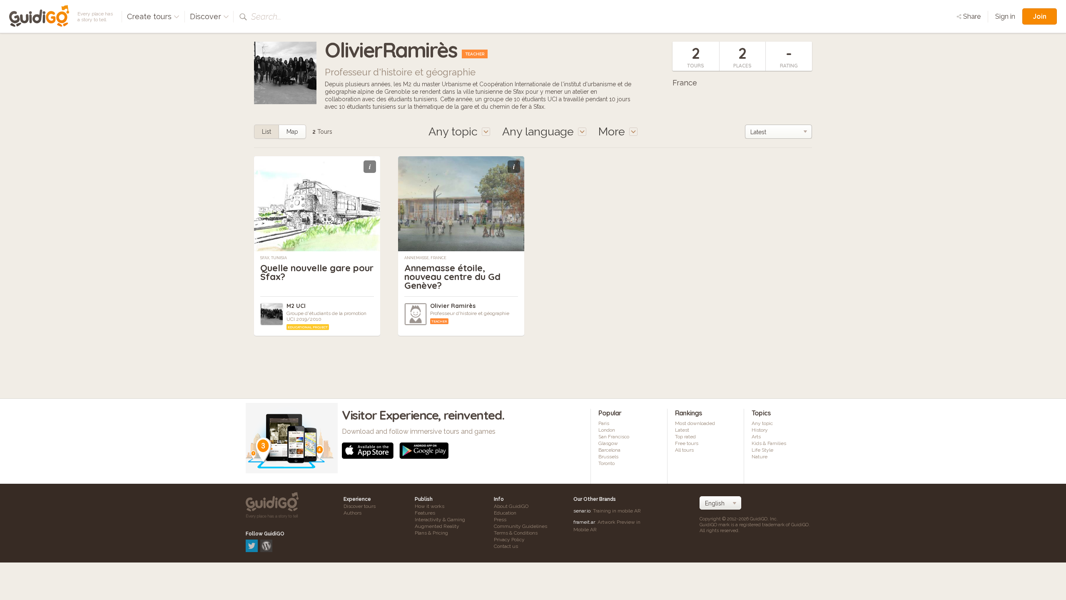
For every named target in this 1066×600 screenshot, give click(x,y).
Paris (603, 423)
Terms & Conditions (516, 533)
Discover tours (360, 506)
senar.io (581, 511)
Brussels (608, 457)
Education (505, 513)
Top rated (685, 437)
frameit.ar (584, 522)
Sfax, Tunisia (273, 258)
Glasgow (608, 443)
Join (1039, 16)
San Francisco (613, 437)
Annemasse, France (425, 258)
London (606, 430)
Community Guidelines (520, 526)
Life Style (762, 450)
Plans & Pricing (431, 533)
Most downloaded (695, 423)
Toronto (606, 463)
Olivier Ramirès (453, 306)
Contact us (506, 546)
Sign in (1005, 16)
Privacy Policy (509, 539)
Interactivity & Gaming (440, 519)
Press (500, 519)
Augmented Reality (437, 526)
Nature (759, 457)
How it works (429, 506)
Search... (266, 17)
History (760, 430)
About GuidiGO (511, 506)
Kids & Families (769, 443)
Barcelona (609, 450)
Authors (352, 513)
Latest (682, 430)
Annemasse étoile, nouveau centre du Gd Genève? (452, 276)
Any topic (762, 423)
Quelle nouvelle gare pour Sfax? (317, 272)
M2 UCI (296, 306)
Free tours (686, 443)
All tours (684, 450)
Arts (756, 437)
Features (425, 513)
